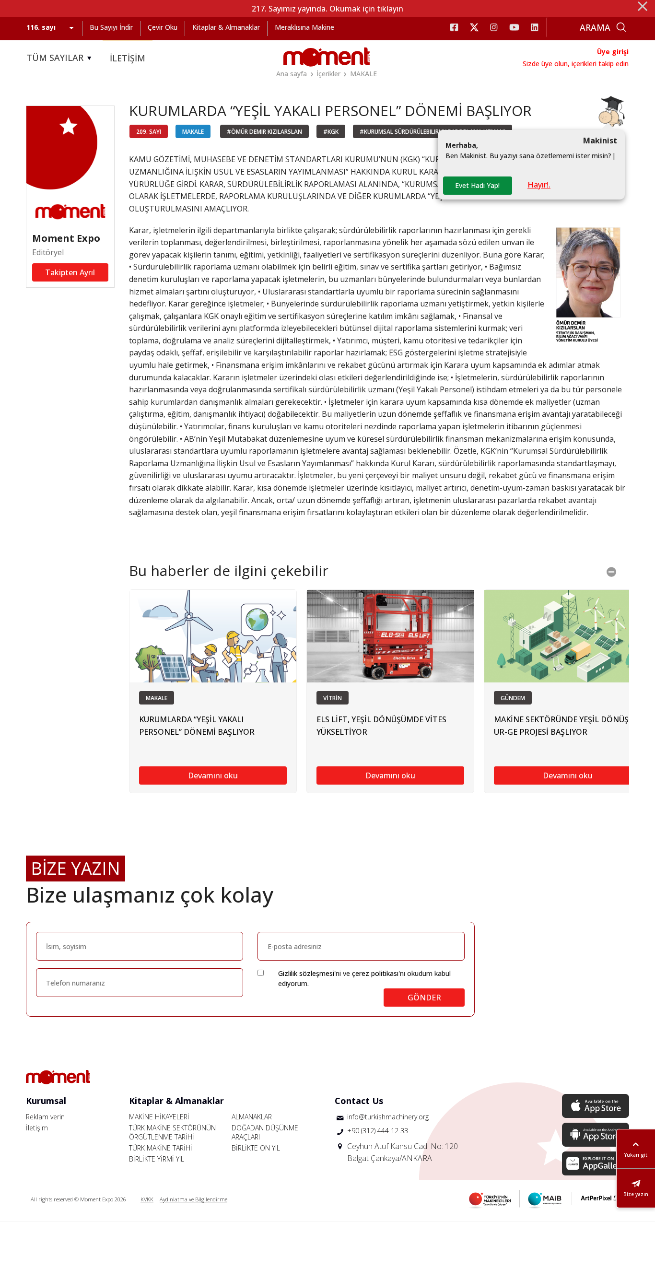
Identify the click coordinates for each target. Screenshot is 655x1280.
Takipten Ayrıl (70, 272)
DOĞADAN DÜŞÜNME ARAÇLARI (265, 1132)
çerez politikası (375, 973)
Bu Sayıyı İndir (111, 27)
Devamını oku (213, 775)
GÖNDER (424, 997)
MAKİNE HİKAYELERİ (159, 1116)
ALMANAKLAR (252, 1116)
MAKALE (363, 73)
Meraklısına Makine (304, 27)
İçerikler (328, 73)
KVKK (146, 1199)
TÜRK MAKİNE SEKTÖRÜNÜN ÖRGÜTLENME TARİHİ (172, 1132)
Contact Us (359, 1100)
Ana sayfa (291, 73)
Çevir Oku (162, 27)
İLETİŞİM (127, 58)
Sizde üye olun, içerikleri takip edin (576, 63)
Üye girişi (613, 51)
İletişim (37, 1127)
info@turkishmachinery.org (388, 1116)
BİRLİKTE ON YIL (256, 1147)
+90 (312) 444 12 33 (377, 1130)
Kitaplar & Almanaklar (226, 27)
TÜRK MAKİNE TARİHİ (160, 1147)
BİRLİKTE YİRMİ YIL (156, 1158)
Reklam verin (45, 1116)
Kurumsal (46, 1100)
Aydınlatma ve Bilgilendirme (193, 1199)
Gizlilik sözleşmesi (306, 973)
